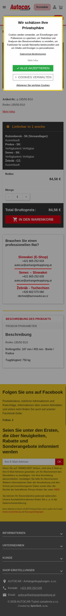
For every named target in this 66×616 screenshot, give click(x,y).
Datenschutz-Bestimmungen (33, 54)
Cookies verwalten (33, 77)
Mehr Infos (33, 60)
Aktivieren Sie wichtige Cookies (33, 85)
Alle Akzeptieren (33, 68)
